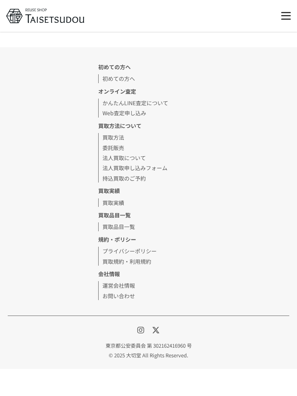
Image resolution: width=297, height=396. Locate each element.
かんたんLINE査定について (135, 103)
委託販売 (113, 148)
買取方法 (113, 137)
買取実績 (113, 203)
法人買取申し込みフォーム (134, 168)
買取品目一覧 (118, 226)
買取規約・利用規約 (126, 261)
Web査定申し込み (124, 113)
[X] (156, 329)
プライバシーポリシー (129, 251)
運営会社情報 (118, 285)
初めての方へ (118, 78)
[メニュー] (286, 16)
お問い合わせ (118, 296)
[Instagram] (141, 329)
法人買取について (124, 158)
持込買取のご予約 (124, 178)
